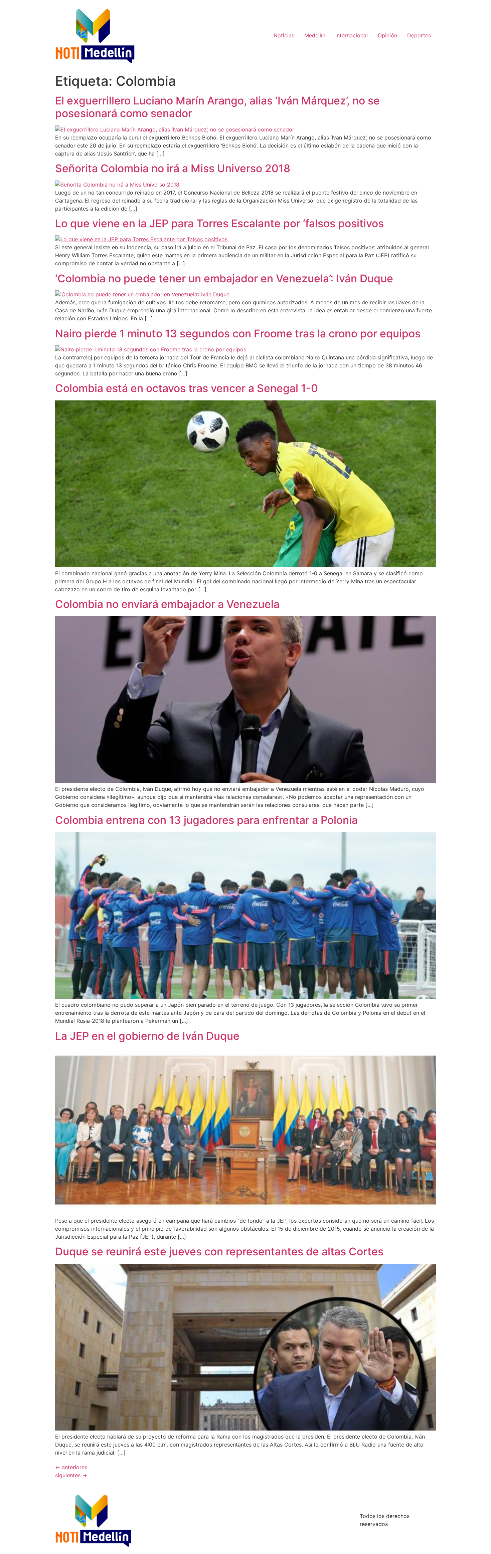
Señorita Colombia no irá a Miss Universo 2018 (172, 168)
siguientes (71, 1475)
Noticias (284, 35)
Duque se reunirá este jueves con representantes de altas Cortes (219, 1251)
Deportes (419, 35)
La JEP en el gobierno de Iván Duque (147, 1035)
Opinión (387, 35)
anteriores (71, 1467)
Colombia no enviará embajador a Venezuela (167, 604)
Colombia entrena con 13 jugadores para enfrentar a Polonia (206, 820)
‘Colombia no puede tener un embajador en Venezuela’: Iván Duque (224, 278)
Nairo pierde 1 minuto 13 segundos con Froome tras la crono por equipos (238, 333)
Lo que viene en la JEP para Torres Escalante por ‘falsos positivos (219, 223)
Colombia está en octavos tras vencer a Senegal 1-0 (186, 388)
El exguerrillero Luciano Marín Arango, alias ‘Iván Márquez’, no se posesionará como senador (217, 107)
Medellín (314, 35)
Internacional (351, 35)
